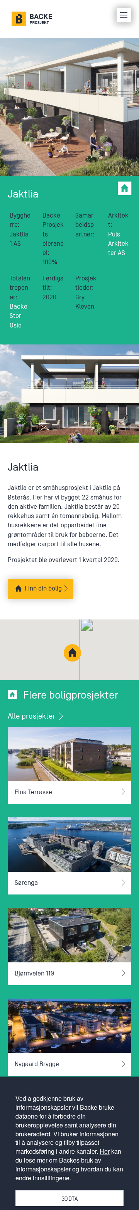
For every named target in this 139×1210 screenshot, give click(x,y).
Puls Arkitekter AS (118, 244)
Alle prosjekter (32, 716)
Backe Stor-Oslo (18, 316)
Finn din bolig (43, 588)
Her (105, 1151)
